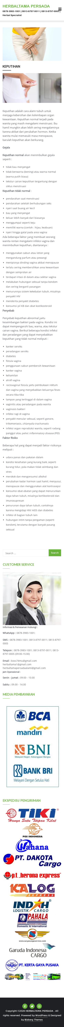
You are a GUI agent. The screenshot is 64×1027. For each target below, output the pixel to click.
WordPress (41, 1015)
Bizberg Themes (34, 1019)
